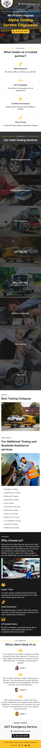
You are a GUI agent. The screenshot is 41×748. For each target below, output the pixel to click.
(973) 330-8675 (39, 4)
